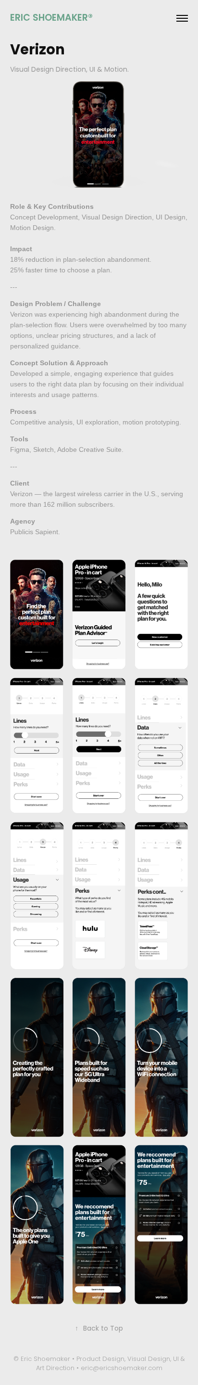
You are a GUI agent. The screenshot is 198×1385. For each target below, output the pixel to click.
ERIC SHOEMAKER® (51, 18)
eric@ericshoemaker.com (121, 1368)
